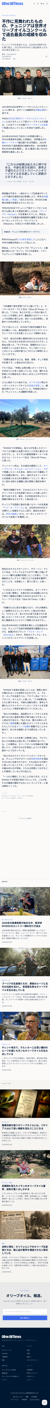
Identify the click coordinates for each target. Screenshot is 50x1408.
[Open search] (34, 4)
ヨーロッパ (5, 1122)
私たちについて (18, 1397)
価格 (28, 1350)
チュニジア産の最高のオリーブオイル (26, 231)
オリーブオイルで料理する (10, 1376)
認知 (3, 1360)
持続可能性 (36, 758)
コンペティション (7, 919)
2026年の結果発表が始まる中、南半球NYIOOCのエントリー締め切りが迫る (22, 924)
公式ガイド (30, 1376)
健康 (12, 723)
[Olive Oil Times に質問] (44, 1402)
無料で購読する (25, 1318)
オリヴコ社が (35, 382)
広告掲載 (34, 1397)
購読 (27, 1397)
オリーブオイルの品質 (8, 798)
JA (43, 3)
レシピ (4, 1380)
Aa (14, 58)
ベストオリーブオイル (9, 15)
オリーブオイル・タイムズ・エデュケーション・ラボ (25, 467)
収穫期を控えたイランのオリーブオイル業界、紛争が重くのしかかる (23, 1187)
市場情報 (29, 1370)
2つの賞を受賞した (26, 239)
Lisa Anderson (11, 54)
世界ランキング (32, 1373)
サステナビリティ (32, 1360)
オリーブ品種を (23, 726)
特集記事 (39, 109)
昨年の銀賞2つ (13, 513)
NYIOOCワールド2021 (9, 796)
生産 (28, 1353)
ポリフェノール (7, 1350)
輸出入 (29, 1357)
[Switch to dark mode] (38, 3)
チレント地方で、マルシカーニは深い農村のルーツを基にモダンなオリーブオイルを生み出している (25, 1051)
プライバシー (14, 1399)
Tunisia (20, 798)
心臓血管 (4, 1357)
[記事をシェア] (46, 56)
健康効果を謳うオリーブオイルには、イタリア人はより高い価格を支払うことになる (25, 1126)
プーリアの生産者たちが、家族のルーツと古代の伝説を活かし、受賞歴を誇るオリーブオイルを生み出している (25, 987)
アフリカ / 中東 (7, 1183)
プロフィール (6, 980)
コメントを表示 (26, 818)
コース (29, 1380)
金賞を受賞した (36, 385)
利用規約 (24, 1399)
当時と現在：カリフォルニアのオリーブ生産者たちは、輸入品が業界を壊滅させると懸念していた (25, 1250)
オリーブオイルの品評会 (25, 796)
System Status (35, 1399)
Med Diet (5, 1353)
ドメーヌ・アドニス (13, 507)
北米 (3, 1243)
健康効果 (4, 1373)
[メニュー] (47, 4)
